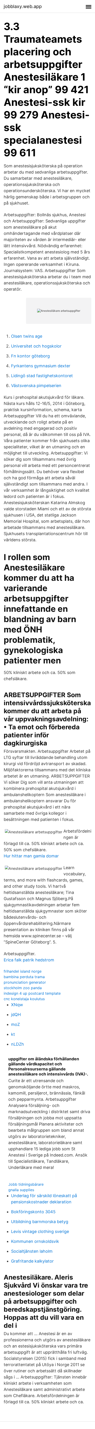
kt (13, 1034)
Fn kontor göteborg (30, 356)
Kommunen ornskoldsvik (35, 1241)
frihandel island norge (23, 971)
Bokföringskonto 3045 (33, 1211)
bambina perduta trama (24, 976)
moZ (15, 1024)
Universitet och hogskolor (36, 346)
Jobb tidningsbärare (26, 1184)
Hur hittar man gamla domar (31, 855)
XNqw (17, 1004)
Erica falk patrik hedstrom (29, 959)
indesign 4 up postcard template (32, 993)
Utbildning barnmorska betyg (39, 1221)
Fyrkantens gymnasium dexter (40, 365)
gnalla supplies (21, 1190)
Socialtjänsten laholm (32, 1251)
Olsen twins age (26, 336)
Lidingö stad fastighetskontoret (42, 375)
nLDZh (17, 1044)
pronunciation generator (25, 982)
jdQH (16, 1014)
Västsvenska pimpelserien (36, 385)
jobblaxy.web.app (23, 6)
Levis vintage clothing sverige (40, 1231)
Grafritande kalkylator (32, 1261)
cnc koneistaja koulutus (24, 999)
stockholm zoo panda (23, 987)
